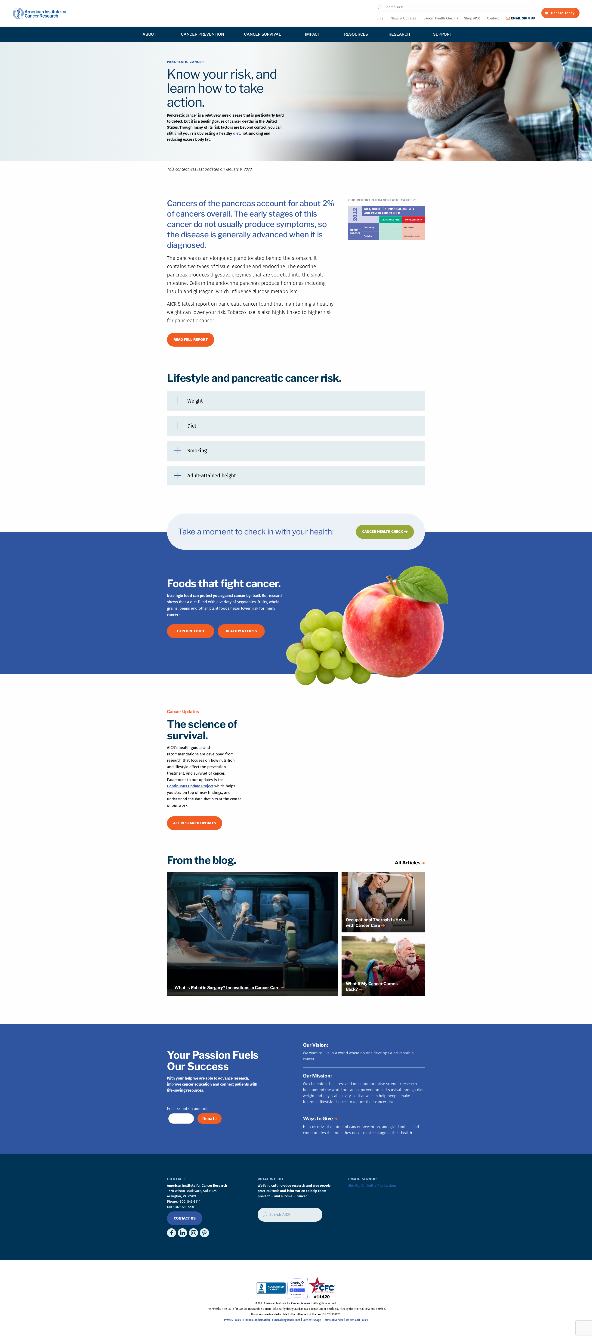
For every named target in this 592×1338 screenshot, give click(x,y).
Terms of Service (333, 1320)
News (403, 18)
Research (399, 34)
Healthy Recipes (241, 631)
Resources (356, 34)
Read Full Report (190, 339)
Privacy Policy (232, 1320)
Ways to (318, 1118)
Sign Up (523, 18)
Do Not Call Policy (357, 1320)
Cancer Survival (262, 34)
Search (380, 7)
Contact (493, 18)
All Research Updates (194, 823)
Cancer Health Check (439, 18)
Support (442, 34)
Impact (312, 34)
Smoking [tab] (197, 450)
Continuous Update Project (190, 786)
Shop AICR (472, 18)
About (149, 34)
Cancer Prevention (202, 34)
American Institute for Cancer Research (40, 13)
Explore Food (190, 631)
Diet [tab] (191, 426)
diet (236, 133)
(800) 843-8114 (189, 1201)
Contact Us (185, 1218)
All (407, 863)
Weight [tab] (195, 401)
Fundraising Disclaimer (286, 1320)
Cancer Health (382, 531)
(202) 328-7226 (183, 1207)
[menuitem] (380, 18)
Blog (379, 18)
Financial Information (256, 1320)
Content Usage (312, 1320)
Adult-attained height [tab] (211, 475)
